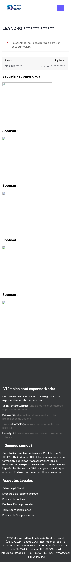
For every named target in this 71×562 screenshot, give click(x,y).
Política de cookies (13, 499)
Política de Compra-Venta (18, 515)
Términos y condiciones (16, 510)
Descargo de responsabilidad (20, 493)
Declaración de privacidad (18, 504)
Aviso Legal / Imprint (14, 488)
